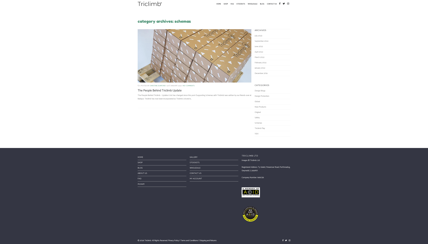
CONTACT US (195, 173)
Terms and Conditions (189, 240)
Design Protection (262, 96)
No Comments (189, 85)
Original (258, 112)
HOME (140, 157)
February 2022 (260, 62)
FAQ (139, 178)
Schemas (258, 123)
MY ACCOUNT (196, 178)
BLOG (140, 168)
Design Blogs (260, 90)
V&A (256, 133)
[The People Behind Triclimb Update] (194, 56)
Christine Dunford (158, 85)
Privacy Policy (173, 240)
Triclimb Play (260, 128)
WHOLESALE (195, 168)
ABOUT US (142, 173)
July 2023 (258, 35)
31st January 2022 (174, 85)
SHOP (140, 162)
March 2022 (259, 57)
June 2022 (259, 46)
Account (141, 184)
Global (257, 101)
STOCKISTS (195, 162)
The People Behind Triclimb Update (160, 90)
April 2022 (259, 52)
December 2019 (261, 73)
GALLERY (194, 157)
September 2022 (261, 41)
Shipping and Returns (208, 240)
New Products (260, 107)
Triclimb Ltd (255, 160)
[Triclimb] (150, 4)
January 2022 (260, 68)
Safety (257, 117)
